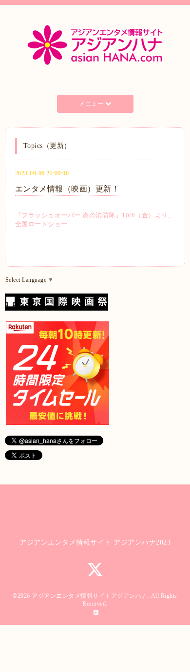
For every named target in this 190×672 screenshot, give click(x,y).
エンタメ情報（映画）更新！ (67, 189)
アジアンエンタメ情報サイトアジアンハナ (90, 595)
